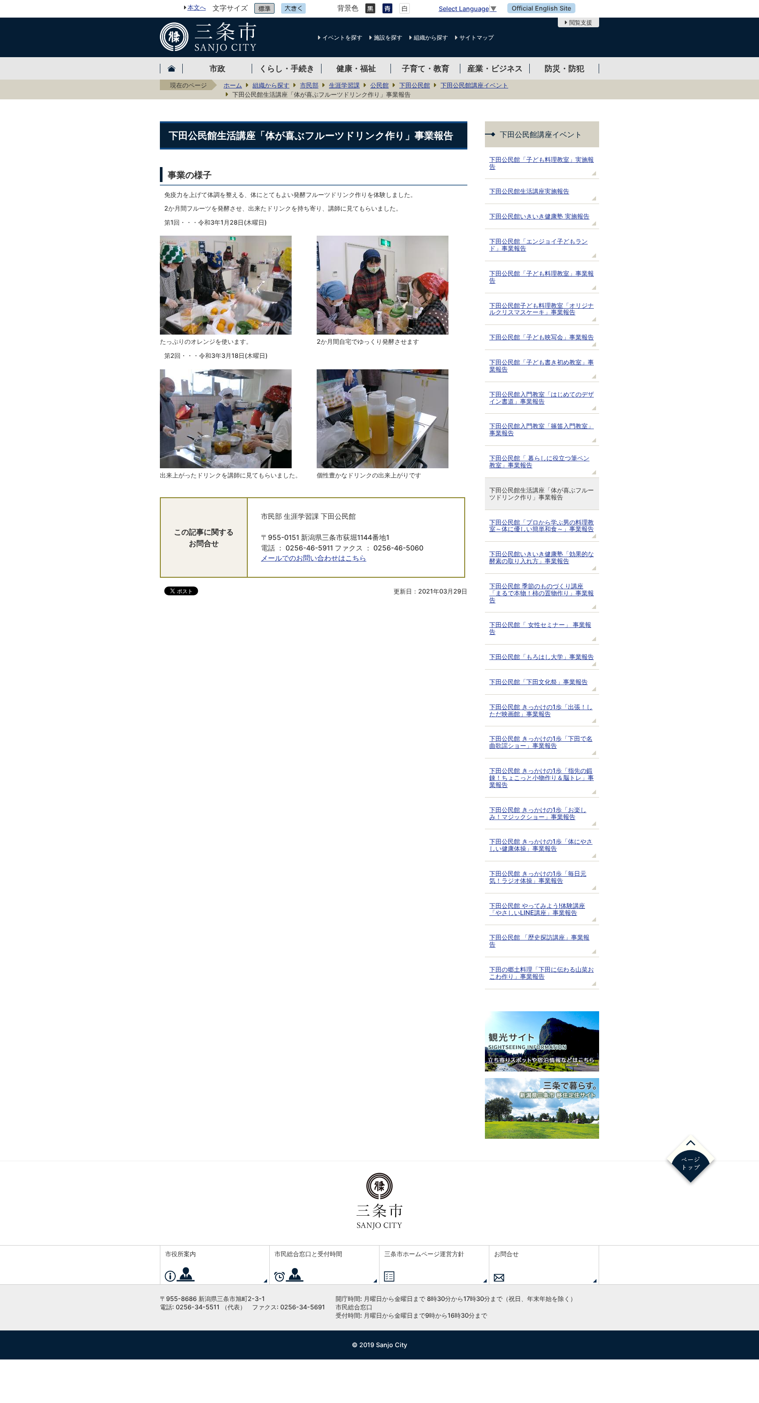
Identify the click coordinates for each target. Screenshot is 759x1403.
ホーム (233, 85)
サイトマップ (476, 37)
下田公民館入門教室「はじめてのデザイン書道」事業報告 (541, 397)
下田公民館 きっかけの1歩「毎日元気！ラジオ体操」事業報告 (537, 877)
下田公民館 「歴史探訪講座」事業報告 (539, 940)
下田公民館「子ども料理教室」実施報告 (541, 163)
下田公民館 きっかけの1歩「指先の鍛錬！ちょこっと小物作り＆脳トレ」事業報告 (541, 777)
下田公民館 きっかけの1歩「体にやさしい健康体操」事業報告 (541, 845)
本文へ (197, 7)
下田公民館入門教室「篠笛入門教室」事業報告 (541, 429)
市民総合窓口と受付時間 (308, 1253)
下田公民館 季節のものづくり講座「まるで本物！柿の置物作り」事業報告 (541, 593)
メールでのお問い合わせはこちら (313, 558)
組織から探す (431, 37)
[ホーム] (171, 68)
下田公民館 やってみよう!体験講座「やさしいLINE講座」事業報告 (537, 909)
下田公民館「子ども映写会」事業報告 (541, 337)
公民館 (379, 85)
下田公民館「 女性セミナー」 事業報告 (540, 628)
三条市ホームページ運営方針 (424, 1253)
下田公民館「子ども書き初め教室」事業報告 (541, 365)
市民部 (309, 85)
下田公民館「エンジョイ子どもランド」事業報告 (538, 244)
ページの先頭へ (691, 1160)
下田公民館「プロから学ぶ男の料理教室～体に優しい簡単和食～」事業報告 (541, 525)
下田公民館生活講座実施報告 (529, 191)
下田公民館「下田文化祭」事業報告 (538, 681)
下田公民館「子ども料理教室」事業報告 (541, 277)
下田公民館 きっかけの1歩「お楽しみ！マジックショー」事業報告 (537, 813)
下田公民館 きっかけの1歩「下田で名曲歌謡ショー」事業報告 (541, 742)
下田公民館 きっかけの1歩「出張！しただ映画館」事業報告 (541, 710)
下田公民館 (414, 85)
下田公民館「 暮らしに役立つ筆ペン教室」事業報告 (539, 461)
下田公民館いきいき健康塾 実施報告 (539, 216)
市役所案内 (180, 1253)
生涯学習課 (344, 85)
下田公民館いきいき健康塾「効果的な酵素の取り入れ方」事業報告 (541, 557)
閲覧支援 (580, 22)
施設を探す (388, 37)
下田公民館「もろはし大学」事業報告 (541, 656)
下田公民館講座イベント (474, 85)
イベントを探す (342, 37)
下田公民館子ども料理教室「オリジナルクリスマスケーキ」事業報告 (541, 309)
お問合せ (506, 1253)
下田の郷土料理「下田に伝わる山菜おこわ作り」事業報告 (541, 973)
